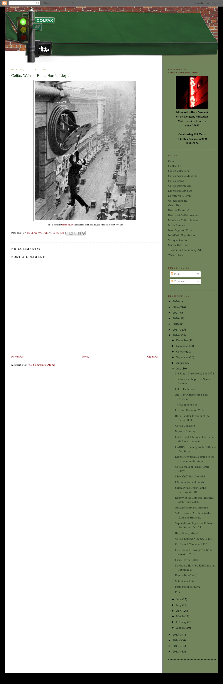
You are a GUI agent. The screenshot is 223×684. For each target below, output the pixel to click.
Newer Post (17, 356)
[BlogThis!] (71, 233)
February (181, 622)
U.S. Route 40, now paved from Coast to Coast (193, 552)
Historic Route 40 (178, 210)
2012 (176, 651)
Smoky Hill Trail (178, 245)
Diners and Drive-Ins (180, 190)
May (179, 605)
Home (85, 356)
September (182, 357)
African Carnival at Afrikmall (192, 507)
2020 (176, 318)
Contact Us (174, 166)
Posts (176, 274)
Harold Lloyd (68, 224)
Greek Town (175, 205)
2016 (176, 335)
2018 (176, 324)
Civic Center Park (178, 171)
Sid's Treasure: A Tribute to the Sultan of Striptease (193, 515)
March (180, 616)
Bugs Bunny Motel (186, 533)
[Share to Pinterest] (83, 233)
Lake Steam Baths (185, 389)
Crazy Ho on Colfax (187, 560)
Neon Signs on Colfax (181, 230)
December (182, 340)
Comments (180, 281)
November (182, 346)
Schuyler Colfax (177, 240)
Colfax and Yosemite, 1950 (191, 544)
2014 (176, 640)
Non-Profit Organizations (183, 235)
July (179, 368)
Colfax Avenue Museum (182, 176)
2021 (176, 313)
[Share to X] (75, 233)
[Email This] (67, 233)
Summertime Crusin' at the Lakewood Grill (190, 490)
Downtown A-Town (179, 195)
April (179, 611)
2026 (176, 301)
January (181, 627)
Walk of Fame (176, 255)
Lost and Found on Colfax (190, 410)
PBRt (178, 592)
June (179, 599)
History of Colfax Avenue (183, 215)
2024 (176, 307)
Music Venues (176, 225)
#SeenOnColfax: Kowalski (190, 476)
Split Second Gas (185, 581)
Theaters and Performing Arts (185, 250)
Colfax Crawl (176, 181)
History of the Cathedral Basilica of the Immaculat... (194, 500)
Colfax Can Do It (185, 425)
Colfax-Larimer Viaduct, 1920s (193, 538)
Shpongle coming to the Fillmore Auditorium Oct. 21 (194, 525)
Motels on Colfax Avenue (183, 220)
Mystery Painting (185, 431)
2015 (176, 634)
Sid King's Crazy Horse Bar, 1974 (194, 373)
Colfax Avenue (38, 233)
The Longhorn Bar (186, 404)
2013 (176, 646)
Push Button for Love (187, 586)
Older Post (153, 356)
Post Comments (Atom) (41, 365)
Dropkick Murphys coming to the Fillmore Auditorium (195, 459)
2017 (176, 329)
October (181, 351)
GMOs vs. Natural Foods (189, 482)
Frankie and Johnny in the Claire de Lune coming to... (194, 439)
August (180, 363)
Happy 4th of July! (186, 575)
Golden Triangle (177, 200)
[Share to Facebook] (79, 233)
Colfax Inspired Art (179, 185)
